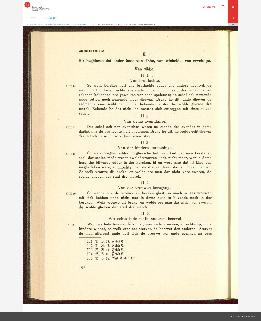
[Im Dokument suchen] (233, 18)
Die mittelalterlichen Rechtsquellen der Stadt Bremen (46, 24)
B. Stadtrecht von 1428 (82, 24)
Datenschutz (248, 316)
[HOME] (37, 6)
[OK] (223, 6)
